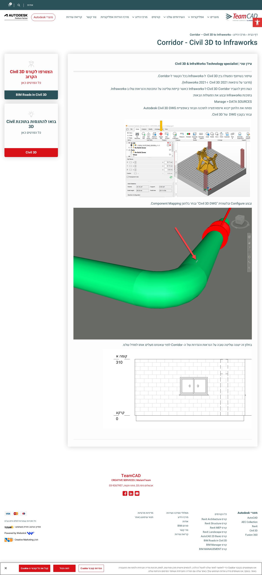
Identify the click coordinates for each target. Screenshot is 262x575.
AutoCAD (252, 518)
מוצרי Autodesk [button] (43, 17)
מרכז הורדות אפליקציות (115, 17)
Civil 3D (254, 530)
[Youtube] (137, 494)
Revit (255, 526)
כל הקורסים (221, 514)
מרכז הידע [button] (141, 17)
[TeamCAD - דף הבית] (241, 17)
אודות (30, 5)
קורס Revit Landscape (215, 532)
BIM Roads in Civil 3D (215, 540)
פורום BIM (183, 526)
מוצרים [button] (214, 17)
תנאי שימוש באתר (144, 517)
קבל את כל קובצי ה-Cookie (34, 568)
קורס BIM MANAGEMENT (213, 549)
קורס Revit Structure (216, 523)
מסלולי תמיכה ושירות (177, 513)
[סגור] (6, 568)
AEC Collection (250, 522)
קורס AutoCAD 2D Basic (214, 536)
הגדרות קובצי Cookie (91, 568)
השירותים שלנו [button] (176, 17)
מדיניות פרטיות (145, 513)
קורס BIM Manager (216, 545)
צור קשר (91, 17)
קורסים (156, 17)
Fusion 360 (251, 535)
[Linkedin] (131, 494)
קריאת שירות (74, 17)
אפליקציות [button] (197, 17)
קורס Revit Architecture (214, 519)
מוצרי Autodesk (248, 513)
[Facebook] (125, 494)
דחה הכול (64, 568)
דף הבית (253, 35)
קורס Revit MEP (218, 528)
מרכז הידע (239, 35)
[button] (257, 22)
